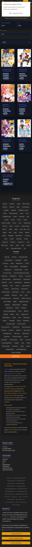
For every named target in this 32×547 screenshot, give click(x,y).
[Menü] (30, 2)
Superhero (7, 336)
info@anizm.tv (6, 517)
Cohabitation (7, 269)
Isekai (28, 292)
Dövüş (5, 213)
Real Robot (26, 320)
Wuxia (22, 346)
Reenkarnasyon (11, 324)
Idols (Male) (15, 292)
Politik (4, 235)
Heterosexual (15, 288)
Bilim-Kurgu (26, 203)
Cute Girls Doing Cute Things (21, 273)
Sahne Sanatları (26, 327)
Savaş (5, 239)
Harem (22, 146)
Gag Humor (27, 282)
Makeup (25, 304)
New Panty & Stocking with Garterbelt (23, 105)
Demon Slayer (13, 395)
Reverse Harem (6, 327)
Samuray (27, 235)
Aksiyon (6, 75)
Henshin (6, 288)
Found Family (18, 282)
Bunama (5, 207)
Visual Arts (15, 346)
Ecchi (22, 77)
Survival (26, 336)
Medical (24, 308)
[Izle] (7, 66)
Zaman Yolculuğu (16, 352)
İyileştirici (14, 295)
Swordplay (4, 339)
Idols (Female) (6, 292)
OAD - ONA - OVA (24, 229)
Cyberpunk (4, 276)
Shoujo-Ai (5, 242)
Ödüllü (4, 232)
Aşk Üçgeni (18, 260)
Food (10, 282)
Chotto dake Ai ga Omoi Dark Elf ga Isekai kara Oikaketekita (8, 176)
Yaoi (7, 248)
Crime (26, 269)
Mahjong (7, 304)
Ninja (16, 229)
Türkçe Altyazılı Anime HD (21, 494)
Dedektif (13, 210)
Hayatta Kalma (26, 285)
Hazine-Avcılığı (6, 223)
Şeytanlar (19, 239)
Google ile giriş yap (17, 13)
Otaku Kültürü (6, 317)
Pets (19, 317)
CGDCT (27, 263)
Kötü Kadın (16, 298)
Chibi (6, 266)
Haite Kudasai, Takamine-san (23, 70)
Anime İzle (9, 478)
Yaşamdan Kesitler (16, 248)
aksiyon (12, 386)
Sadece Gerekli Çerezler (16, 538)
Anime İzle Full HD (11, 486)
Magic (15, 301)
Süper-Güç (5, 245)
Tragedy (16, 343)
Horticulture (24, 288)
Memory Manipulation (10, 311)
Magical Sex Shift (23, 301)
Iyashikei (7, 295)
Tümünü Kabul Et (16, 533)
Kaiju (21, 295)
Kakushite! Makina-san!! (6, 105)
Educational (26, 279)
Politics (5, 320)
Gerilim (7, 219)
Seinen (12, 239)
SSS (3, 463)
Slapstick (18, 330)
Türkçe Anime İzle (11, 480)
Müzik (10, 229)
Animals (14, 257)
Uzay (22, 245)
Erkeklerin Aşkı (7, 216)
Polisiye (27, 232)
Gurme (19, 219)
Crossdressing (7, 273)
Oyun (15, 232)
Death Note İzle (11, 499)
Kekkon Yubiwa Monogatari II (7, 140)
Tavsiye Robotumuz (15, 430)
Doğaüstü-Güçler (7, 184)
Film (28, 216)
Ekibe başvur (6, 464)
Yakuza (28, 346)
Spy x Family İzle (16, 504)
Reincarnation (21, 324)
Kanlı (26, 295)
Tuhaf (17, 245)
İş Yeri (22, 292)
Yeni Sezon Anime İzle (22, 491)
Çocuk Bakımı (23, 266)
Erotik (15, 216)
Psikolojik (10, 235)
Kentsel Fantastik (6, 298)
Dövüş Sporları (17, 279)
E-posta (4, 447)
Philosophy (26, 317)
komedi (6, 389)
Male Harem (9, 308)
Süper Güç (17, 333)
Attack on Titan (17, 393)
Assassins (5, 263)
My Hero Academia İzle (20, 502)
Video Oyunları (6, 346)
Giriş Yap (5, 459)
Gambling (5, 285)
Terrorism (28, 339)
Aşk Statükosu (9, 260)
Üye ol (4, 461)
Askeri (18, 203)
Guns (11, 285)
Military (26, 311)
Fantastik (21, 216)
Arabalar (12, 203)
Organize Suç (24, 314)
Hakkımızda (6, 466)
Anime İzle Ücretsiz (9, 494)
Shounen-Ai (21, 242)
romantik (23, 386)
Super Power (25, 333)
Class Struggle (14, 266)
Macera (6, 73)
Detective (28, 276)
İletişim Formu (6, 448)
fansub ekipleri (17, 415)
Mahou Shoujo (25, 226)
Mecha (4, 229)
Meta (19, 311)
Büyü (18, 207)
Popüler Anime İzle (22, 488)
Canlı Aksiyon (25, 207)
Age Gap (7, 257)
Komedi (6, 77)
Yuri (25, 248)
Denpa (21, 276)
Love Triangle (7, 301)
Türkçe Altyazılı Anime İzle (19, 478)
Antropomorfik (23, 257)
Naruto (10, 393)
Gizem (13, 219)
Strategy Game (7, 333)
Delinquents (13, 276)
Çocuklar (6, 210)
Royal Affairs (16, 327)
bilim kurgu (12, 389)
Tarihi (11, 245)
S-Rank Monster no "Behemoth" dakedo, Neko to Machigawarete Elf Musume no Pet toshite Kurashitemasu (7, 70)
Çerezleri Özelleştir (16, 543)
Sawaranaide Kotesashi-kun (23, 140)
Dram (21, 213)
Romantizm (23, 75)
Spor (28, 242)
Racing (19, 320)
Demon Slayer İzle (10, 502)
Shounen (12, 242)
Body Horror (19, 263)
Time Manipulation (7, 343)
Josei (20, 223)
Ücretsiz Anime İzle (20, 483)
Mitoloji (6, 314)
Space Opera (27, 330)
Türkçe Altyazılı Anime (10, 491)
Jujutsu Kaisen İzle (20, 499)
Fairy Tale (4, 282)
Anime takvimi (9, 422)
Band (12, 263)
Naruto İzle (14, 496)
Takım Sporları (13, 339)
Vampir (28, 245)
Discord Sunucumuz (8, 450)
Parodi (21, 232)
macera (17, 386)
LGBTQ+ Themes (26, 298)
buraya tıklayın (8, 529)
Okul (22, 148)
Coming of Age (18, 269)
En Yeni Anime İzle (21, 486)
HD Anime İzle (10, 483)
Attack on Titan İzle (23, 496)
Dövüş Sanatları (13, 213)
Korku (11, 226)
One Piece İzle (7, 496)
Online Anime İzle (21, 480)
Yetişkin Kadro (10, 349)
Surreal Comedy (16, 336)
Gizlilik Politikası (7, 470)
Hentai (14, 223)
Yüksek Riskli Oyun (21, 349)
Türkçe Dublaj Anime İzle (11, 488)
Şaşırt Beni (15, 356)
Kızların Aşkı (27, 223)
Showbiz (11, 330)
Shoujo (26, 239)
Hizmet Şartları (7, 468)
